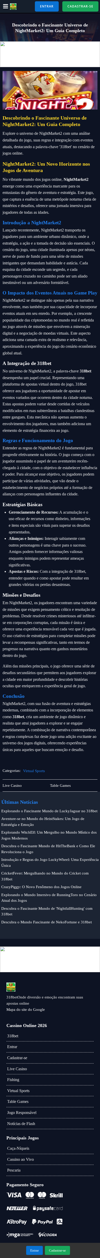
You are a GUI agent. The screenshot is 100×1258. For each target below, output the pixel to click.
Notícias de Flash (21, 1123)
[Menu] (5, 6)
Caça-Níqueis (18, 1148)
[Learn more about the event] (50, 54)
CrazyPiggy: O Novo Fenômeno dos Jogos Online (41, 887)
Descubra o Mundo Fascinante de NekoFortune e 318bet (46, 922)
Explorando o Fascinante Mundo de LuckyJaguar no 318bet (49, 811)
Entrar (12, 1047)
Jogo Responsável (21, 1112)
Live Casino (17, 1069)
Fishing (13, 1079)
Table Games (17, 1101)
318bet (12, 1036)
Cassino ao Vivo (20, 1159)
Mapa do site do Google (25, 1009)
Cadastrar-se (17, 1058)
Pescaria (14, 1170)
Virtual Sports (34, 771)
